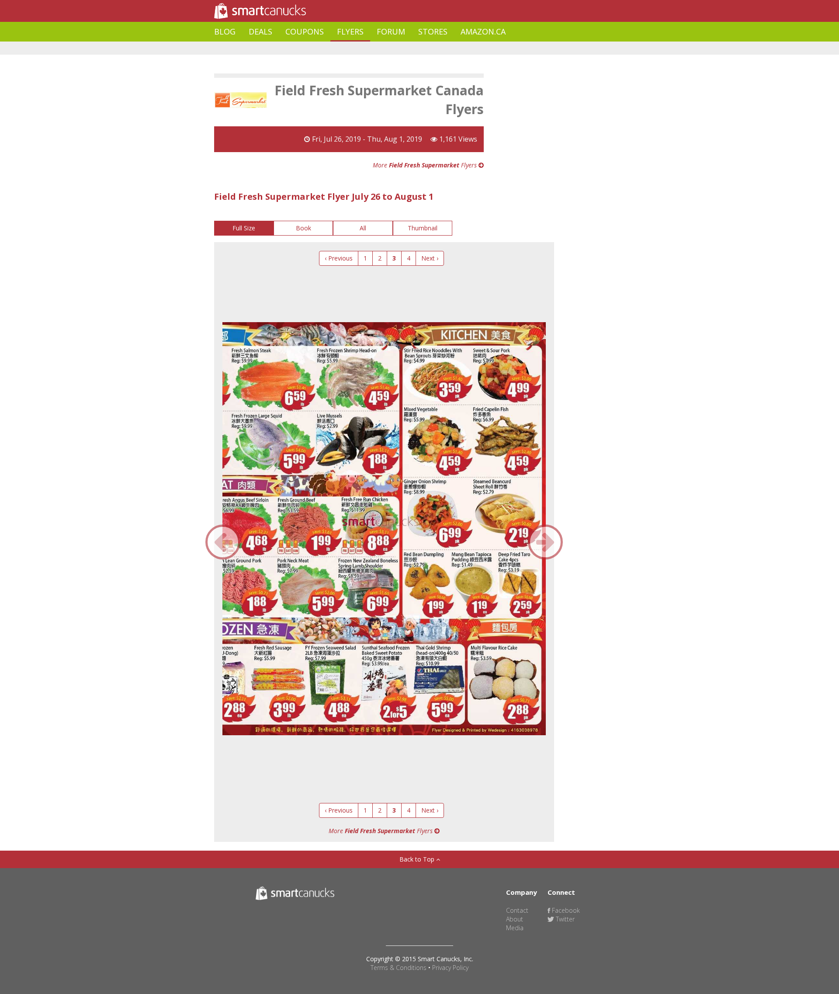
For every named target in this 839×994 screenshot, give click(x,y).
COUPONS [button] (304, 31)
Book (303, 228)
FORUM (391, 31)
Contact (517, 910)
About (514, 919)
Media (515, 928)
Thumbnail (422, 228)
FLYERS (350, 31)
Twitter (564, 919)
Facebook (565, 910)
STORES (432, 31)
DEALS (260, 31)
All (363, 228)
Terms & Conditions (398, 967)
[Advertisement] (373, 48)
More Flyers (425, 165)
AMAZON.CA (483, 31)
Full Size (243, 228)
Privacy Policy (450, 967)
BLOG (225, 31)
